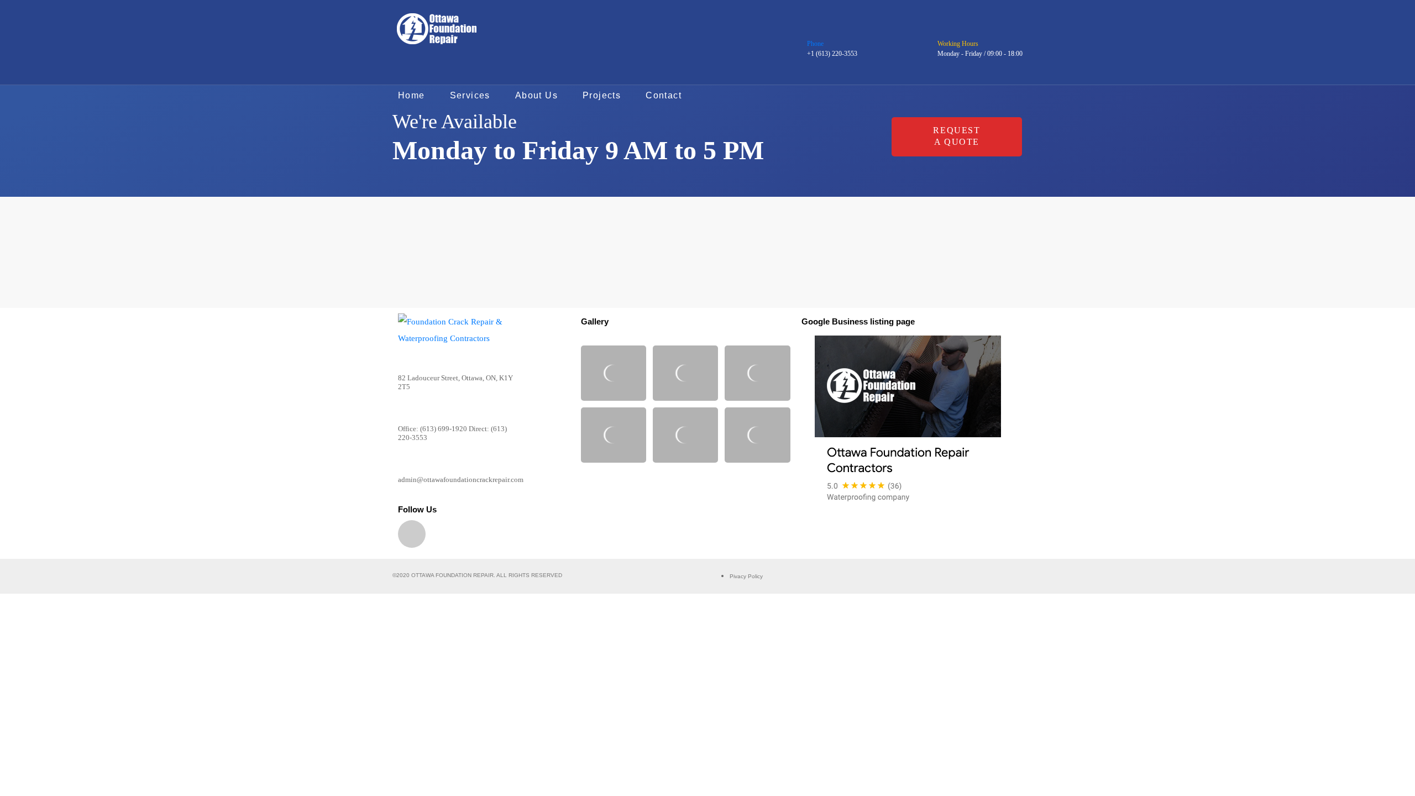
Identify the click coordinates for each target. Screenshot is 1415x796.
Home (411, 95)
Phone (815, 44)
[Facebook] (412, 534)
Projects (602, 95)
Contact (664, 95)
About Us (536, 95)
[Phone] (813, 29)
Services (470, 95)
